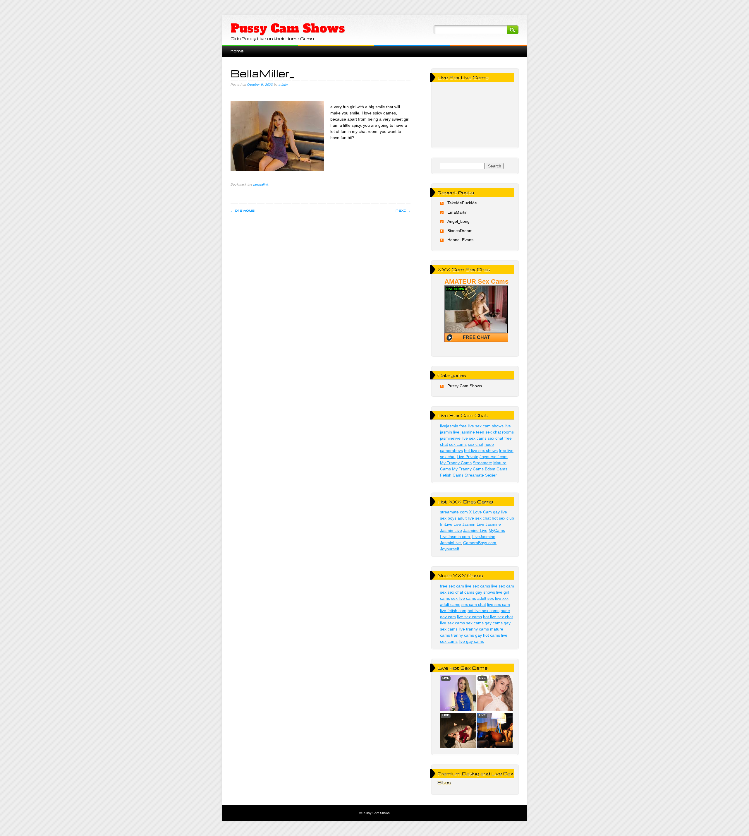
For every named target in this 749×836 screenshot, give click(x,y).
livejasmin (449, 426)
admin (283, 84)
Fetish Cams (451, 475)
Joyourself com (494, 456)
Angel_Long (458, 221)
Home (237, 50)
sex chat (495, 438)
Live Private (467, 456)
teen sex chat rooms (495, 432)
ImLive (446, 524)
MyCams (497, 530)
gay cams (494, 623)
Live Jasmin (464, 524)
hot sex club (503, 518)
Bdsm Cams (496, 469)
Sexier (491, 475)
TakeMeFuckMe (462, 203)
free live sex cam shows (481, 426)
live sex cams (474, 438)
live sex (498, 586)
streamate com (454, 512)
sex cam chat (473, 604)
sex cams (458, 444)
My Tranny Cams (456, 462)
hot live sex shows (481, 450)
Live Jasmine (489, 524)
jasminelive (450, 438)
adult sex (485, 598)
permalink (261, 184)
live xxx (502, 598)
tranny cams (462, 635)
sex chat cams (461, 592)
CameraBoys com (479, 542)
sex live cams (463, 598)
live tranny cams (474, 629)
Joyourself (449, 549)
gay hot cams (487, 635)
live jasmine (464, 432)
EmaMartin (457, 212)
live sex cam (498, 604)
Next (403, 210)
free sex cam (452, 586)
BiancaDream (460, 230)
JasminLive (450, 542)
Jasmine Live (475, 530)
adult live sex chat (474, 518)
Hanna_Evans (460, 239)
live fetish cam (453, 610)
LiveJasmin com (455, 536)
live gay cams (471, 641)
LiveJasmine (483, 536)
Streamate (482, 462)
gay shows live (488, 592)
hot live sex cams (483, 610)
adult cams (450, 604)
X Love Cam (480, 512)
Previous (243, 210)
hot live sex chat (498, 616)
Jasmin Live (451, 530)
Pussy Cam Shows (288, 28)
